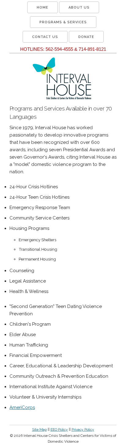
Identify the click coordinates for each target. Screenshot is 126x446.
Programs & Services (63, 22)
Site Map (39, 429)
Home (42, 7)
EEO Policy (59, 429)
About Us (79, 7)
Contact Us (45, 37)
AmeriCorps (22, 407)
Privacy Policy (83, 429)
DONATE (86, 37)
